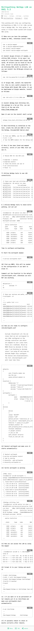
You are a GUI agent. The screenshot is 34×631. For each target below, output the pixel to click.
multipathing (8, 18)
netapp (11, 16)
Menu (11, 628)
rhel (26, 18)
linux (5, 16)
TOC (18, 628)
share (25, 628)
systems (26, 16)
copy (29, 43)
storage (18, 16)
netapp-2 (19, 18)
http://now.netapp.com (9, 109)
